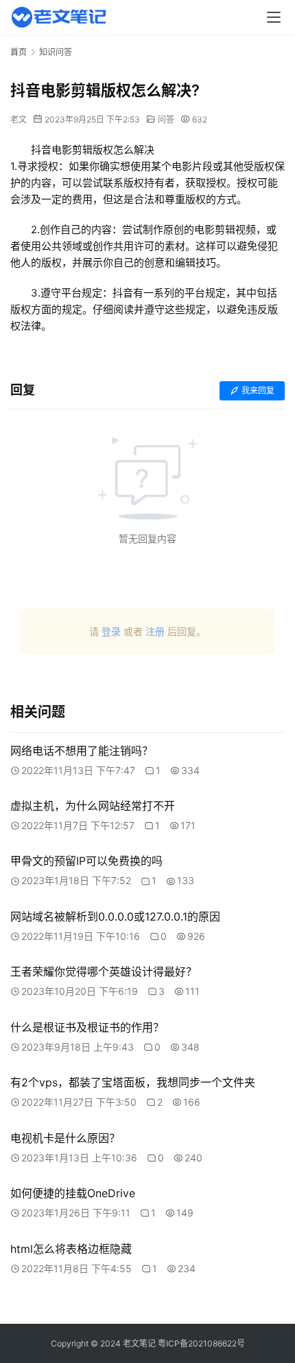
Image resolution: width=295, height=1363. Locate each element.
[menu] (273, 17)
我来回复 (257, 390)
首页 (18, 52)
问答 (166, 119)
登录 (111, 631)
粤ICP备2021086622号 (201, 1343)
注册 (155, 631)
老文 (18, 119)
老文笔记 (139, 1343)
